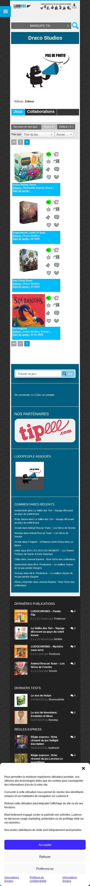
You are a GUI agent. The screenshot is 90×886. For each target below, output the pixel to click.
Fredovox (59, 618)
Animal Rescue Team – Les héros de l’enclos (52, 528)
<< (14, 142)
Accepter (45, 845)
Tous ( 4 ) (49, 126)
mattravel (53, 747)
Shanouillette (56, 699)
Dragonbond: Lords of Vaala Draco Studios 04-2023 (29, 235)
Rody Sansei (21, 519)
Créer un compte (44, 394)
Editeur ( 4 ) (66, 126)
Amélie (58, 639)
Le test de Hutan (41, 695)
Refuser (45, 857)
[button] (83, 768)
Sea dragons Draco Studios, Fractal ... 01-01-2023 (32, 331)
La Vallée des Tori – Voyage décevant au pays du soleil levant (47, 632)
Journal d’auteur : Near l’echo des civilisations (51, 559)
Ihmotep (18, 533)
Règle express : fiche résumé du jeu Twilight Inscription (44, 740)
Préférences (45, 869)
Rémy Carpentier (23, 582)
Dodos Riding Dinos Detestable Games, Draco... (33, 187)
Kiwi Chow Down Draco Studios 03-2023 (26, 283)
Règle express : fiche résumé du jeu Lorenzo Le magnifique (47, 759)
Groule (53, 671)
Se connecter (22, 394)
